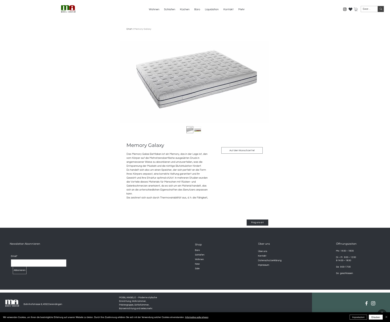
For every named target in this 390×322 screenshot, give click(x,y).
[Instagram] (345, 9)
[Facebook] (366, 303)
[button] (356, 9)
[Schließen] (386, 317)
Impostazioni (358, 317)
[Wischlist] (350, 8)
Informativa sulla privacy (196, 317)
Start (129, 29)
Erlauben (375, 317)
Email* (14, 256)
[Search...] (381, 9)
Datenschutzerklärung (270, 260)
